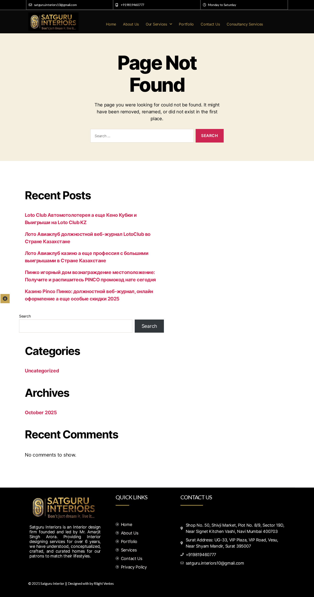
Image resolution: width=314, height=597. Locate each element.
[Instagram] (44, 567)
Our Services (156, 24)
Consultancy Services (245, 24)
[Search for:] (141, 136)
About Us (131, 24)
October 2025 (41, 412)
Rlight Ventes (104, 583)
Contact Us (210, 24)
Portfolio (186, 24)
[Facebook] (34, 567)
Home (111, 24)
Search (25, 316)
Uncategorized (42, 371)
